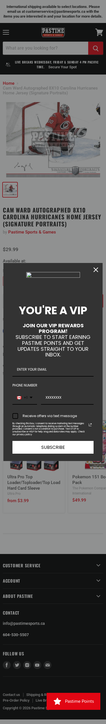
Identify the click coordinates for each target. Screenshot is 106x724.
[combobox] (24, 398)
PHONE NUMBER (24, 385)
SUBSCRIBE (53, 447)
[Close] (96, 270)
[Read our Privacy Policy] (90, 424)
